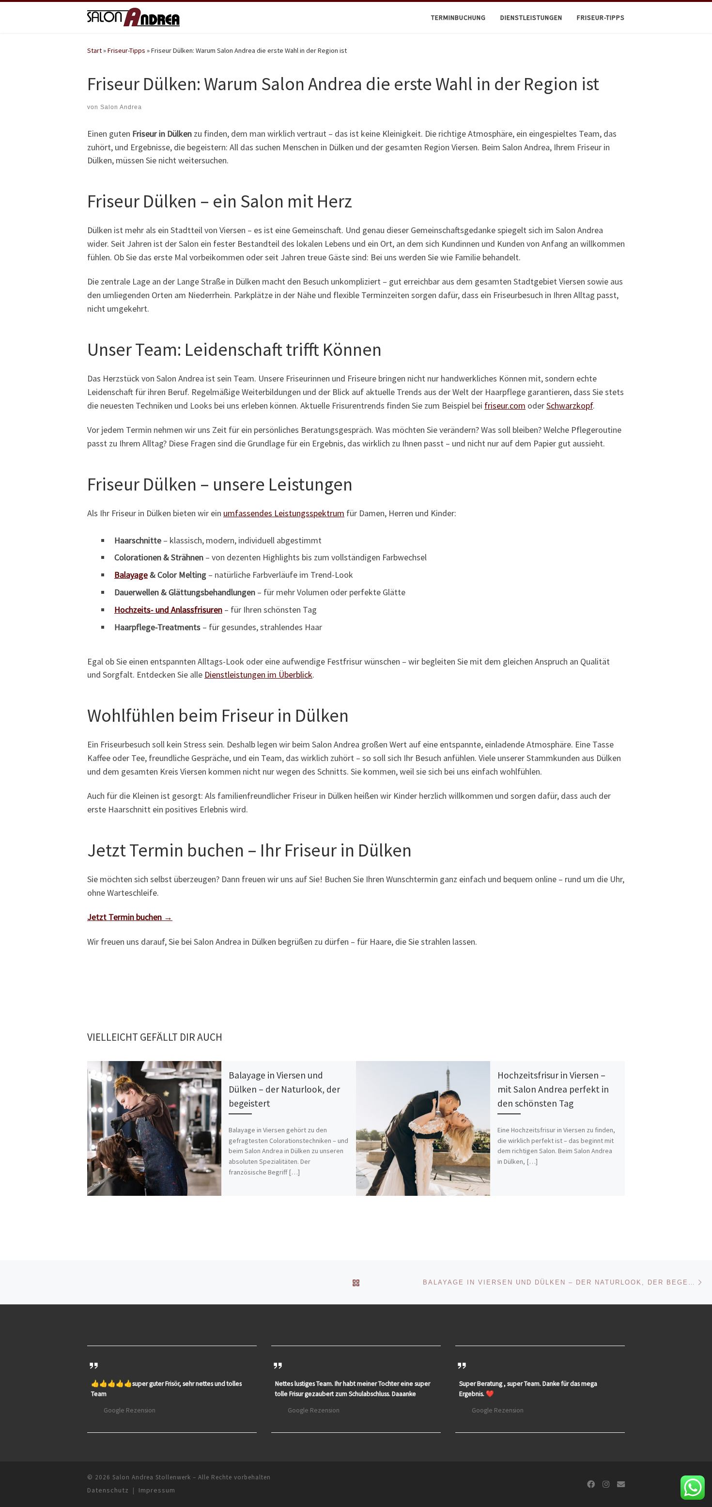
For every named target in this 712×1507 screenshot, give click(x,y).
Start (94, 50)
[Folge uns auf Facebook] (591, 1484)
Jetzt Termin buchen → (129, 916)
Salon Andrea (121, 107)
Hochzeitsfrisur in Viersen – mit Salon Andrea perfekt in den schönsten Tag (553, 1089)
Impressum (157, 1490)
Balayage (131, 574)
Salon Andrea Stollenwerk (151, 1477)
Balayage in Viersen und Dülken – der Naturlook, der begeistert (284, 1089)
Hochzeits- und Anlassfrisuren (168, 609)
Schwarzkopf (569, 405)
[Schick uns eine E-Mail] (621, 1484)
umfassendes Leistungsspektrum (283, 513)
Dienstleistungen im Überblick (258, 674)
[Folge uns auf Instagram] (606, 1484)
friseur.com (505, 405)
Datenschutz (108, 1490)
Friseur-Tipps (601, 17)
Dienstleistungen (531, 17)
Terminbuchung (458, 17)
